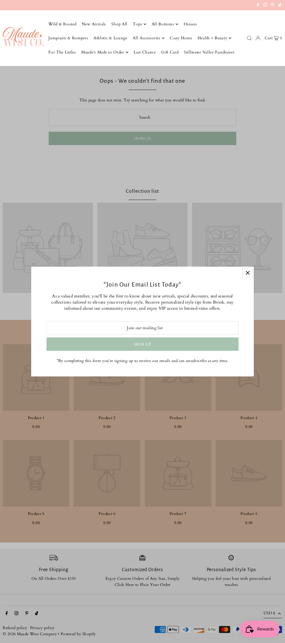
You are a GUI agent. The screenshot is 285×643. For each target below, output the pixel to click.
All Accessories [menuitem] (146, 38)
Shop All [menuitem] (119, 24)
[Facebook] (258, 5)
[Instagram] (265, 5)
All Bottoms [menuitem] (163, 24)
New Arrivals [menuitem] (94, 24)
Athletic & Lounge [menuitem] (110, 38)
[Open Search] (249, 38)
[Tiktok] (279, 5)
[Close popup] (247, 273)
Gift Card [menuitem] (169, 52)
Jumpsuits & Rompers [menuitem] (68, 38)
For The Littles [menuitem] (62, 52)
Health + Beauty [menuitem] (212, 38)
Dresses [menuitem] (190, 24)
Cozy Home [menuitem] (181, 38)
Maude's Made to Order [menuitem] (102, 52)
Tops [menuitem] (137, 24)
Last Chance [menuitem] (145, 52)
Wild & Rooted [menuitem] (62, 24)
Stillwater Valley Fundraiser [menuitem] (209, 52)
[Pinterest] (272, 5)
